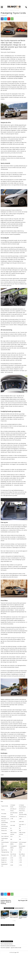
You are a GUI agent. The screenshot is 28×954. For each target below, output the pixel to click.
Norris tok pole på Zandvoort (6, 943)
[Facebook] (2, 18)
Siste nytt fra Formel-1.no (7, 941)
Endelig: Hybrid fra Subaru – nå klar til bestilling (6, 902)
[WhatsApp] (12, 18)
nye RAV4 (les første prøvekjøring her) (12, 242)
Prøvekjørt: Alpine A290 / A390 (4, 918)
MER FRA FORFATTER (19, 908)
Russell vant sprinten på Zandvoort (8, 945)
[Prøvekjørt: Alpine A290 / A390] (5, 913)
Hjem (2, 10)
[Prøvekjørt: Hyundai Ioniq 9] (23, 913)
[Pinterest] (8, 18)
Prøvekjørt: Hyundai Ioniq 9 (22, 918)
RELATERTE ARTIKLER (9, 908)
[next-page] (15, 920)
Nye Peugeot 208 (22, 900)
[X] (5, 18)
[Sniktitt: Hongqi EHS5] (14, 913)
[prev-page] (13, 920)
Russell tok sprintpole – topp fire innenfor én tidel (11, 947)
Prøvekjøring (6, 10)
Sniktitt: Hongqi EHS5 (14, 917)
